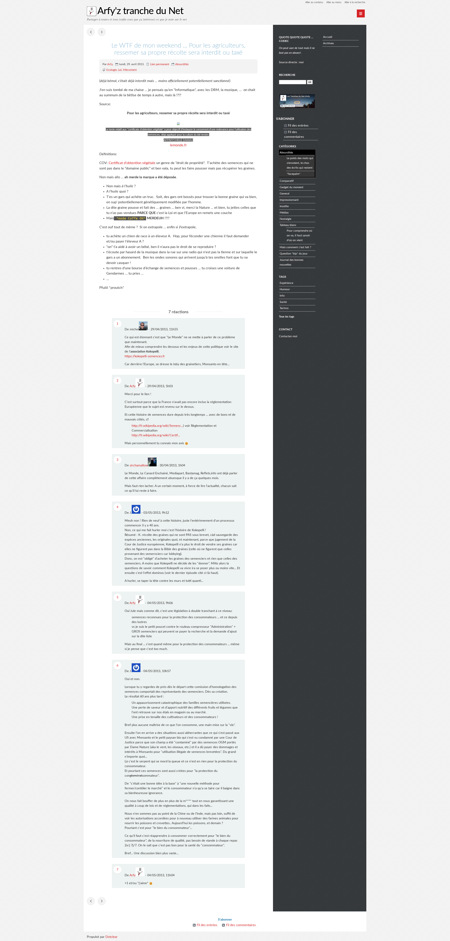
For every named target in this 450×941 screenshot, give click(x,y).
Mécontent (130, 69)
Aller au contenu (314, 2)
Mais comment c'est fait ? (295, 247)
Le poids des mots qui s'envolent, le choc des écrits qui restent (300, 163)
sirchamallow (139, 465)
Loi (120, 69)
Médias (284, 212)
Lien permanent (159, 64)
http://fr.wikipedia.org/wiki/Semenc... (157, 425)
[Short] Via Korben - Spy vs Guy (102, 32)
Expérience (286, 283)
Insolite (284, 206)
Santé (283, 302)
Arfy (109, 64)
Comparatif (287, 181)
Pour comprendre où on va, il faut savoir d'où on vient (299, 235)
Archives (328, 43)
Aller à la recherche (355, 2)
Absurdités (182, 64)
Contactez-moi (288, 336)
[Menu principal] (361, 13)
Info (282, 295)
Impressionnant (289, 200)
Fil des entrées (298, 125)
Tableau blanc (288, 225)
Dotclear (111, 937)
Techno (284, 308)
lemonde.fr (178, 145)
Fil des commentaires (294, 135)
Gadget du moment (291, 187)
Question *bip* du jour (294, 253)
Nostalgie (285, 219)
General (284, 193)
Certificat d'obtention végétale (132, 163)
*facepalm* (293, 173)
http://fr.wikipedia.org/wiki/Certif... (156, 435)
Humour (285, 289)
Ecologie (111, 69)
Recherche (287, 75)
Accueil (327, 37)
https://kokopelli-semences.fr (145, 356)
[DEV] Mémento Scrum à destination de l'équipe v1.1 (91, 32)
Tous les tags (286, 316)
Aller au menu (333, 2)
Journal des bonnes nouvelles (291, 262)
